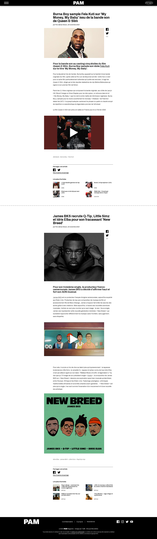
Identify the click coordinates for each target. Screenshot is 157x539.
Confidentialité (67, 521)
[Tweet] (107, 33)
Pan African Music (61, 24)
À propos (80, 521)
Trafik (83, 528)
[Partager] (107, 29)
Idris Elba (56, 459)
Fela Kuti (105, 66)
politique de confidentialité (78, 532)
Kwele (89, 375)
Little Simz (72, 459)
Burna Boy (63, 157)
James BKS (57, 297)
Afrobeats (56, 157)
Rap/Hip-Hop (81, 459)
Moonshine (94, 528)
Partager (149, 3)
